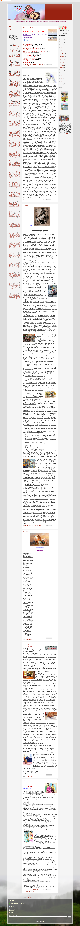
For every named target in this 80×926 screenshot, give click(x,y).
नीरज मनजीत (13, 165)
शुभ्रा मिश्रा (10, 207)
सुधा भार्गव (12, 104)
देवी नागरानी (15, 102)
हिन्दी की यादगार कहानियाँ (13, 89)
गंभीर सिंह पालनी (16, 182)
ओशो (15, 181)
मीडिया (18, 135)
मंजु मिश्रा (15, 167)
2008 (62, 84)
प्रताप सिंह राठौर (17, 125)
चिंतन (12, 96)
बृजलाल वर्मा (13, 126)
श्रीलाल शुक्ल (15, 172)
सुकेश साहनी (16, 69)
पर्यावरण (18, 49)
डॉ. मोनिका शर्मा (16, 244)
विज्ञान (12, 66)
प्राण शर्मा (18, 166)
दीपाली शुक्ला (15, 134)
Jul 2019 (62, 59)
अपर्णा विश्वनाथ (15, 110)
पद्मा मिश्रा (13, 193)
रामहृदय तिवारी (15, 203)
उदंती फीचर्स (18, 56)
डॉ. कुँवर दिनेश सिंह (16, 97)
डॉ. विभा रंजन (14, 245)
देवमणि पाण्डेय (11, 102)
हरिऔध (15, 285)
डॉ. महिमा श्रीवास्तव (14, 146)
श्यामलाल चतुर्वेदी (15, 151)
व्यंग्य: (31, 47)
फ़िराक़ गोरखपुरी (16, 255)
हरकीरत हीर (10, 216)
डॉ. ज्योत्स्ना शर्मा (13, 91)
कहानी (27, 527)
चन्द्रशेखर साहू (11, 235)
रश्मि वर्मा (18, 265)
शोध (16, 60)
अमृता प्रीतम (11, 223)
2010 (62, 81)
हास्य (19, 64)
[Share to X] (48, 64)
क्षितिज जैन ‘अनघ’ (11, 232)
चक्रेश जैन (12, 156)
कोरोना (19, 70)
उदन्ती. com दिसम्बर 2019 (28, 27)
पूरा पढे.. (67, 133)
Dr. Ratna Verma (12, 29)
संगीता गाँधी (11, 278)
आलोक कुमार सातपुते (12, 153)
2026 (62, 39)
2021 (62, 47)
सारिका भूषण (12, 152)
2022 (62, 45)
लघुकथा (27, 891)
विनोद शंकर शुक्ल (18, 273)
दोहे (11, 69)
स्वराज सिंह (17, 214)
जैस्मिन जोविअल (17, 157)
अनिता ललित (11, 141)
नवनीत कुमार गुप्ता (16, 105)
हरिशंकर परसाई (30, 776)
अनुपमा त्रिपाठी (17, 177)
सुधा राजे (10, 282)
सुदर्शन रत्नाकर (11, 74)
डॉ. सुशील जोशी (15, 164)
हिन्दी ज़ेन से (18, 79)
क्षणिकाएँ (19, 76)
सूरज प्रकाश (13, 72)
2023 (62, 44)
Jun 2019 (62, 61)
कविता (27, 639)
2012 (62, 78)
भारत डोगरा (11, 73)
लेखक (17, 86)
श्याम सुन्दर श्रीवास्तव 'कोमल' (16, 277)
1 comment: (39, 199)
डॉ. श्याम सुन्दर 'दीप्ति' (14, 112)
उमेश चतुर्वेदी (11, 227)
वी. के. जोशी (15, 274)
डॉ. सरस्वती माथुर (14, 191)
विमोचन (18, 295)
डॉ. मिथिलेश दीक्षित (11, 244)
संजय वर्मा (19, 207)
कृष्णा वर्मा (15, 93)
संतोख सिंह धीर (30, 527)
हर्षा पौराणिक (18, 285)
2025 (62, 41)
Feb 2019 (62, 65)
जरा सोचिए (13, 124)
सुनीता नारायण (11, 283)
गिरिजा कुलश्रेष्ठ (13, 233)
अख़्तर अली (12, 80)
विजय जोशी (11, 51)
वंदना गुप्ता (16, 272)
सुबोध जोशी (15, 283)
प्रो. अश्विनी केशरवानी (12, 70)
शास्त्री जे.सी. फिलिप (12, 276)
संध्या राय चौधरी (15, 298)
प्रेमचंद (17, 92)
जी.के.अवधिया (16, 132)
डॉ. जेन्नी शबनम (11, 75)
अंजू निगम (16, 176)
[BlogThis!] (47, 64)
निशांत (19, 59)
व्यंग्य (26, 776)
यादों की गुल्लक (25, 531)
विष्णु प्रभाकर (17, 171)
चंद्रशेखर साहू (11, 234)
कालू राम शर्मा (16, 154)
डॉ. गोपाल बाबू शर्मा (17, 160)
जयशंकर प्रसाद (12, 236)
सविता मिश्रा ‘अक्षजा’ (32, 891)
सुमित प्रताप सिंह (11, 212)
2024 (62, 42)
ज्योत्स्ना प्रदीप (14, 111)
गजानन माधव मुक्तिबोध (12, 183)
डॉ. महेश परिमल (17, 65)
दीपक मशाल (12, 192)
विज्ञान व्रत (17, 170)
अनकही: (30, 43)
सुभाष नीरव (16, 101)
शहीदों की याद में (18, 296)
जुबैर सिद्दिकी (13, 184)
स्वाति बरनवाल (11, 285)
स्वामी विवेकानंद (11, 176)
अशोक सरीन (11, 225)
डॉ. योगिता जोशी (17, 187)
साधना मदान (10, 121)
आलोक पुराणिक (15, 226)
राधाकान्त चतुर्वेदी (16, 267)
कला (17, 72)
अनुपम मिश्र (18, 71)
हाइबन (16, 104)
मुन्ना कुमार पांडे (15, 263)
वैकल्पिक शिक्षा (10, 296)
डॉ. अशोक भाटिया (15, 143)
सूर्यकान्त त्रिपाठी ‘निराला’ (15, 175)
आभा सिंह (11, 226)
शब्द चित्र (17, 205)
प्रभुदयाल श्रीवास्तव (12, 166)
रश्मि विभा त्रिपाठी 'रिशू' (16, 82)
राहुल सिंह (13, 115)
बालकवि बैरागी (14, 256)
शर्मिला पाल (10, 206)
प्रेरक (13, 49)
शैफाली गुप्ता (10, 277)
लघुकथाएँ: (34, 48)
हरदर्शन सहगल (15, 216)
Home (40, 895)
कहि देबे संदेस (11, 154)
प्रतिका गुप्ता (13, 254)
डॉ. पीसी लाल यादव (12, 243)
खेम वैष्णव (16, 232)
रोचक (12, 55)
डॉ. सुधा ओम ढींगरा (15, 163)
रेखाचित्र (13, 170)
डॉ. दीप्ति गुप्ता (18, 242)
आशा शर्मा (19, 226)
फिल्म (9, 126)
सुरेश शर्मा (13, 284)
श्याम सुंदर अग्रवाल (15, 297)
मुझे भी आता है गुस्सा (11, 136)
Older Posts (54, 895)
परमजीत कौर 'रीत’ (14, 147)
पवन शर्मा (10, 252)
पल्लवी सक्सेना (18, 165)
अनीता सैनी (17, 152)
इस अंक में (27, 65)
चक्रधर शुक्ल (14, 142)
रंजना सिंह (17, 264)
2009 (62, 83)
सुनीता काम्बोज (17, 282)
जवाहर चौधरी (18, 90)
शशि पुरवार (10, 172)
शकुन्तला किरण (12, 205)
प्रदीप (17, 254)
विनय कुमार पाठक (11, 171)
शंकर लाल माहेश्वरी (15, 275)
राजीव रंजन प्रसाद (11, 266)
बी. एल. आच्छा (14, 114)
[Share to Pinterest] (51, 64)
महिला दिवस (13, 76)
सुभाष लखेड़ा (17, 211)
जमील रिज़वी (18, 235)
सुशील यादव (17, 115)
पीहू (17, 253)
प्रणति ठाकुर (12, 196)
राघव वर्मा (17, 293)
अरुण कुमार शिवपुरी (16, 223)
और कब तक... (25, 70)
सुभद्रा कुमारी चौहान (11, 211)
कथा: (31, 59)
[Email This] (46, 64)
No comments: (40, 64)
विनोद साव (15, 62)
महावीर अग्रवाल (15, 201)
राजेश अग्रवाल (17, 266)
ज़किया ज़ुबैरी (10, 287)
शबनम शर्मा (10, 151)
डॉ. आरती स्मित (13, 81)
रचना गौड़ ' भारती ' (17, 136)
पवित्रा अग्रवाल (13, 194)
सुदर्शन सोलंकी (17, 131)
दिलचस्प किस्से (11, 288)
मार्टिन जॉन (14, 262)
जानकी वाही (10, 237)
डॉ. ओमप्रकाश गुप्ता (16, 287)
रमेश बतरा (15, 202)
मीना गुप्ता (18, 262)
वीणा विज (19, 204)
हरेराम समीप (13, 218)
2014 (62, 75)
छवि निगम (15, 235)
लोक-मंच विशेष (11, 95)
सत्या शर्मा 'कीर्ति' (11, 120)
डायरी (10, 97)
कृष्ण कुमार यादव (17, 83)
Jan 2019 (62, 67)
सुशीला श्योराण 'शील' (17, 284)
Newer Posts (26, 895)
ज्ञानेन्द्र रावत (18, 237)
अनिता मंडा (15, 122)
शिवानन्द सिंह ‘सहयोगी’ (16, 206)
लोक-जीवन (14, 204)
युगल (14, 264)
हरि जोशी (18, 140)
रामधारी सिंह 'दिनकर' (11, 150)
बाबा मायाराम (17, 106)
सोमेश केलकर (17, 213)
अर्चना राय (10, 116)
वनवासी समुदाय (14, 295)
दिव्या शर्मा (19, 191)
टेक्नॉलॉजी (16, 96)
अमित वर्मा (14, 222)
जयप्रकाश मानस (11, 157)
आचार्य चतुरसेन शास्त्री (17, 225)
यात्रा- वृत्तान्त (18, 66)
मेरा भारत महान (13, 293)
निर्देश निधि (16, 85)
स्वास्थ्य (17, 55)
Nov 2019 (62, 53)
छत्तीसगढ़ (17, 74)
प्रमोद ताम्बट (17, 196)
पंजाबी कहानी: (33, 44)
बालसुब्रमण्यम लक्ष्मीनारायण (14, 257)
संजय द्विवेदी (14, 207)
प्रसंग (10, 197)
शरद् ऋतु (19, 275)
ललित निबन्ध (11, 86)
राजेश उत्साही (10, 267)
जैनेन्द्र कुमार (14, 237)
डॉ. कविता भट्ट (13, 64)
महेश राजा (19, 167)
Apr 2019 (62, 62)
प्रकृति (12, 60)
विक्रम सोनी (17, 150)
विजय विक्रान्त (13, 273)
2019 (62, 50)
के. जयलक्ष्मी (15, 155)
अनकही (27, 200)
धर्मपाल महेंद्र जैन (16, 288)
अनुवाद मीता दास (12, 286)
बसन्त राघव (10, 167)
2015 (62, 73)
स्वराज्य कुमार (11, 215)
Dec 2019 (62, 51)
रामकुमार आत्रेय (17, 268)
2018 (62, 69)
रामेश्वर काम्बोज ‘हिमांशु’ (12, 59)
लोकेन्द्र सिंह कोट (12, 272)
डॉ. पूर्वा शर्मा (18, 161)
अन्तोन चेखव (10, 222)
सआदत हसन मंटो (17, 103)
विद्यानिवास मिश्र (11, 131)
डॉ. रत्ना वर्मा (30, 200)
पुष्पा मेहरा (15, 195)
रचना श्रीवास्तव (12, 137)
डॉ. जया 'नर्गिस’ (13, 242)
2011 (62, 80)
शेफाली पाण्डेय (17, 276)
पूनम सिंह (19, 195)
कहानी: (31, 57)
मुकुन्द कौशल (10, 263)
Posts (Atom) (30, 897)
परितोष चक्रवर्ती (18, 193)
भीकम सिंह (17, 126)
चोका (14, 116)
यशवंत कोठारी (16, 94)
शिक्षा (14, 79)
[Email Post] (44, 64)
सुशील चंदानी (15, 121)
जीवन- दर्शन (11, 54)
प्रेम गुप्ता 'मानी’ (11, 106)
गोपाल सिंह (18, 233)
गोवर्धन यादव (18, 80)
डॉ (17, 184)
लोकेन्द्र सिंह (11, 101)
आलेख (10, 44)
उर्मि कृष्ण (16, 227)
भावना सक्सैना (30, 639)
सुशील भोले (17, 212)
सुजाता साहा (10, 140)
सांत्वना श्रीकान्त (17, 120)
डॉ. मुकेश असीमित (13, 162)
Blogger (42, 921)
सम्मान (19, 151)
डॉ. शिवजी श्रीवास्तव (14, 84)
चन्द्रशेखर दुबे (17, 234)
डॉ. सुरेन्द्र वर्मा (14, 246)
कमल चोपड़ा (17, 153)
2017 (62, 70)
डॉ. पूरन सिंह (17, 243)
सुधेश (13, 282)
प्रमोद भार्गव (11, 56)
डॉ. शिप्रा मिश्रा (11, 125)
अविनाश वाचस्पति (14, 123)
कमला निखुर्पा (18, 95)
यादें (14, 61)
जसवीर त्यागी (17, 236)
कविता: (30, 45)
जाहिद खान (10, 132)
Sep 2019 (62, 56)
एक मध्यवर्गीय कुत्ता (26, 643)
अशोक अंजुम (14, 224)
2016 (62, 72)
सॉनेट (14, 140)
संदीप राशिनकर (15, 173)
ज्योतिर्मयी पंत (17, 124)
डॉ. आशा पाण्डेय (18, 116)
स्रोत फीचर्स (14, 50)
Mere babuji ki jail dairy (13, 31)
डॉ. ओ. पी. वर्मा (14, 144)
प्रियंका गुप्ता (13, 71)
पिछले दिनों (14, 253)
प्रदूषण (10, 79)
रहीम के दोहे (25, 50)
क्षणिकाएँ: (31, 55)
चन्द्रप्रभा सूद (17, 156)
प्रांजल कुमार (13, 197)
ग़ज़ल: (28, 62)
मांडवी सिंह (10, 262)
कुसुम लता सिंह (17, 286)
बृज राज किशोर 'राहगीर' (15, 258)
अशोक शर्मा (19, 224)
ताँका (11, 134)
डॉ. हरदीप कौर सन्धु (14, 247)
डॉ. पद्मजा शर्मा (14, 145)
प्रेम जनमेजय (14, 135)
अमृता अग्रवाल (18, 222)
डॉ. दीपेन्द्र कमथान (12, 161)
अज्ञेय (12, 122)
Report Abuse (12, 900)
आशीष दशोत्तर (16, 141)
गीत (11, 65)
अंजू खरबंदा (10, 110)
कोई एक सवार (25, 205)
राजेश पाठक (17, 137)
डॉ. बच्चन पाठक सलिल (15, 186)
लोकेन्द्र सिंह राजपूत (16, 130)
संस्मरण (16, 53)
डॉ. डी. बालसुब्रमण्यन (16, 63)
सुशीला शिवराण (11, 213)
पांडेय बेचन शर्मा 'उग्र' (15, 252)
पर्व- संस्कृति (18, 54)
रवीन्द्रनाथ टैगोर (15, 100)
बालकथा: (31, 52)
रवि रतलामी (13, 265)
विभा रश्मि (11, 274)
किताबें (10, 53)
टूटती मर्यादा (25, 781)
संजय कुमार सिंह (16, 278)
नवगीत (12, 83)
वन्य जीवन (16, 73)
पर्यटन (13, 92)
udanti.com (12, 912)
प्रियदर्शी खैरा (18, 197)
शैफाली (11, 297)
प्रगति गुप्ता (15, 113)
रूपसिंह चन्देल (15, 294)
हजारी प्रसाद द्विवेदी (16, 215)
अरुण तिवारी (10, 224)
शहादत (14, 296)
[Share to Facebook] (50, 64)
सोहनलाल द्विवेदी (11, 214)
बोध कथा (10, 93)
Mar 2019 (62, 64)
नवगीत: (36, 51)
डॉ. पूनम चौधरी (18, 133)
